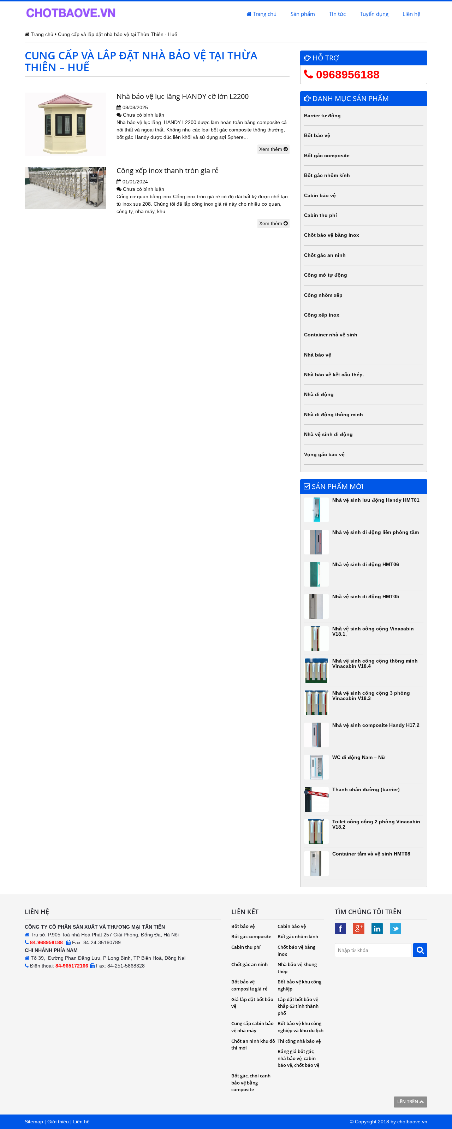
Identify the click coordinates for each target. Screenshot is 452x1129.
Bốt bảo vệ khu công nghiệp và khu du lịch (300, 1027)
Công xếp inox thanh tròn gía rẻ (168, 170)
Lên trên (408, 1101)
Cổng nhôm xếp (323, 295)
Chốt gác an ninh (325, 255)
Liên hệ (411, 13)
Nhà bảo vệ (317, 355)
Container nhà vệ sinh (330, 334)
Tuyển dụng (374, 13)
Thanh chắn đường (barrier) (366, 789)
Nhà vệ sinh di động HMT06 (365, 564)
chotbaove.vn (412, 1121)
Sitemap (34, 1121)
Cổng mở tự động (325, 275)
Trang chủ (263, 13)
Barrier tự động (322, 115)
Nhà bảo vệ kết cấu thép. (334, 374)
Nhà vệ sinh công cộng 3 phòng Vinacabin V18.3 (371, 695)
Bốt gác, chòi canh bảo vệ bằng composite (250, 1082)
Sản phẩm (303, 13)
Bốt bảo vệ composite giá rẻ (249, 985)
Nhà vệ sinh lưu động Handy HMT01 (376, 500)
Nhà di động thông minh (333, 414)
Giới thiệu (58, 1121)
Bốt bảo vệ (317, 135)
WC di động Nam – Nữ (358, 757)
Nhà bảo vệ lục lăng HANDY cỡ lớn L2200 (183, 96)
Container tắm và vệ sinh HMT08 (371, 854)
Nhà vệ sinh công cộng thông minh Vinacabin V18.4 (375, 663)
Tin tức (337, 13)
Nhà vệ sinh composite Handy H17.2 (376, 725)
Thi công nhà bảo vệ (299, 1041)
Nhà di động (319, 394)
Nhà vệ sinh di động (328, 434)
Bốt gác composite (327, 155)
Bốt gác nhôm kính (327, 175)
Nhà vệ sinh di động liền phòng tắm (375, 532)
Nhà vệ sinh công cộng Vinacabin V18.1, (373, 631)
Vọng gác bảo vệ (324, 454)
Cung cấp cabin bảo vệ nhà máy (252, 1027)
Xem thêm (271, 149)
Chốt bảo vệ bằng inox (331, 235)
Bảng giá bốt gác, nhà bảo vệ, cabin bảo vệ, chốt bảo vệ (298, 1058)
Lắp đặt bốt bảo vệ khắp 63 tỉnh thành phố (298, 1006)
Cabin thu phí (320, 215)
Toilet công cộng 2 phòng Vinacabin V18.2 (376, 824)
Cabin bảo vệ (320, 195)
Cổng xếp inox (321, 315)
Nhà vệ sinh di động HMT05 (365, 596)
